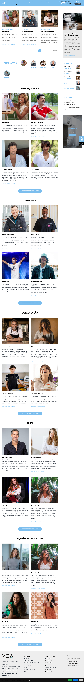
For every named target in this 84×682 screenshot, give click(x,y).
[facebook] (76, 1)
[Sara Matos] (44, 141)
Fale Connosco (71, 660)
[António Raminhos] (44, 94)
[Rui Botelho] (15, 253)
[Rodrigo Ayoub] (15, 429)
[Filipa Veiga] (44, 593)
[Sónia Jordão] (44, 318)
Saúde (68, 106)
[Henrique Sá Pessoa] (15, 318)
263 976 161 (49, 671)
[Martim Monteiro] (44, 253)
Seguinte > (54, 50)
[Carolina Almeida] (15, 365)
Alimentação (45, 29)
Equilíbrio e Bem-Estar (72, 108)
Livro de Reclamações (73, 665)
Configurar (75, 680)
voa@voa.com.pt (51, 658)
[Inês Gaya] (15, 544)
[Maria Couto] (15, 593)
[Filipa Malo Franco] (15, 477)
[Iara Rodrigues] (44, 429)
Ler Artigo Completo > (69, 55)
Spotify (48, 669)
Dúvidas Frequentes (72, 663)
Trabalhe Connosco (72, 661)
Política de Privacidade (73, 658)
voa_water (49, 662)
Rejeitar (80, 680)
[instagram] (78, 1)
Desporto (25, 29)
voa (47, 666)
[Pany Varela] (44, 206)
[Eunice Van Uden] (44, 477)
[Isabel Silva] (15, 94)
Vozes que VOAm (7, 29)
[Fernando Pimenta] (15, 206)
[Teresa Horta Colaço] (44, 365)
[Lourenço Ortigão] (15, 141)
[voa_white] (4, 2)
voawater (49, 660)
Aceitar (70, 680)
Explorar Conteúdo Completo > (9, 44)
